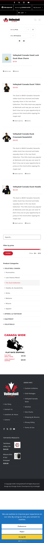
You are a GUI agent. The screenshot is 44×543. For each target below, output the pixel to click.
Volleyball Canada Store (31, 400)
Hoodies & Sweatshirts (14, 288)
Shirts (8, 293)
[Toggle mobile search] (35, 20)
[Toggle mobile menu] (40, 20)
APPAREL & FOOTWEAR (13, 314)
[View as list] (24, 41)
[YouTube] (14, 429)
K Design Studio (16, 486)
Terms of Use (29, 427)
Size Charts (29, 412)
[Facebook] (4, 429)
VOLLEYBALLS (9, 324)
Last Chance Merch (13, 278)
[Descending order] (33, 29)
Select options (18, 121)
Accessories (10, 272)
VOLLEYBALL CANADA (12, 268)
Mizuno (8, 303)
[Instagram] (11, 429)
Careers (7, 420)
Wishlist (28, 407)
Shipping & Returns (32, 417)
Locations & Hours (11, 414)
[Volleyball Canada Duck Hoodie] (6, 189)
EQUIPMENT (8, 319)
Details (17, 71)
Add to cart (7, 71)
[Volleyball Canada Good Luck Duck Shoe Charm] (6, 58)
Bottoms (9, 298)
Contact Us (8, 409)
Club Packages (30, 393)
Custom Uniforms (31, 388)
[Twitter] (7, 429)
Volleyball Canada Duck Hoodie (27, 187)
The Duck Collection (13, 283)
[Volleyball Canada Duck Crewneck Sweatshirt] (6, 137)
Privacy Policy (30, 422)
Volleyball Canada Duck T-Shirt (26, 84)
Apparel (8, 309)
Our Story (7, 404)
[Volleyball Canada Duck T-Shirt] (6, 87)
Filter (8, 253)
